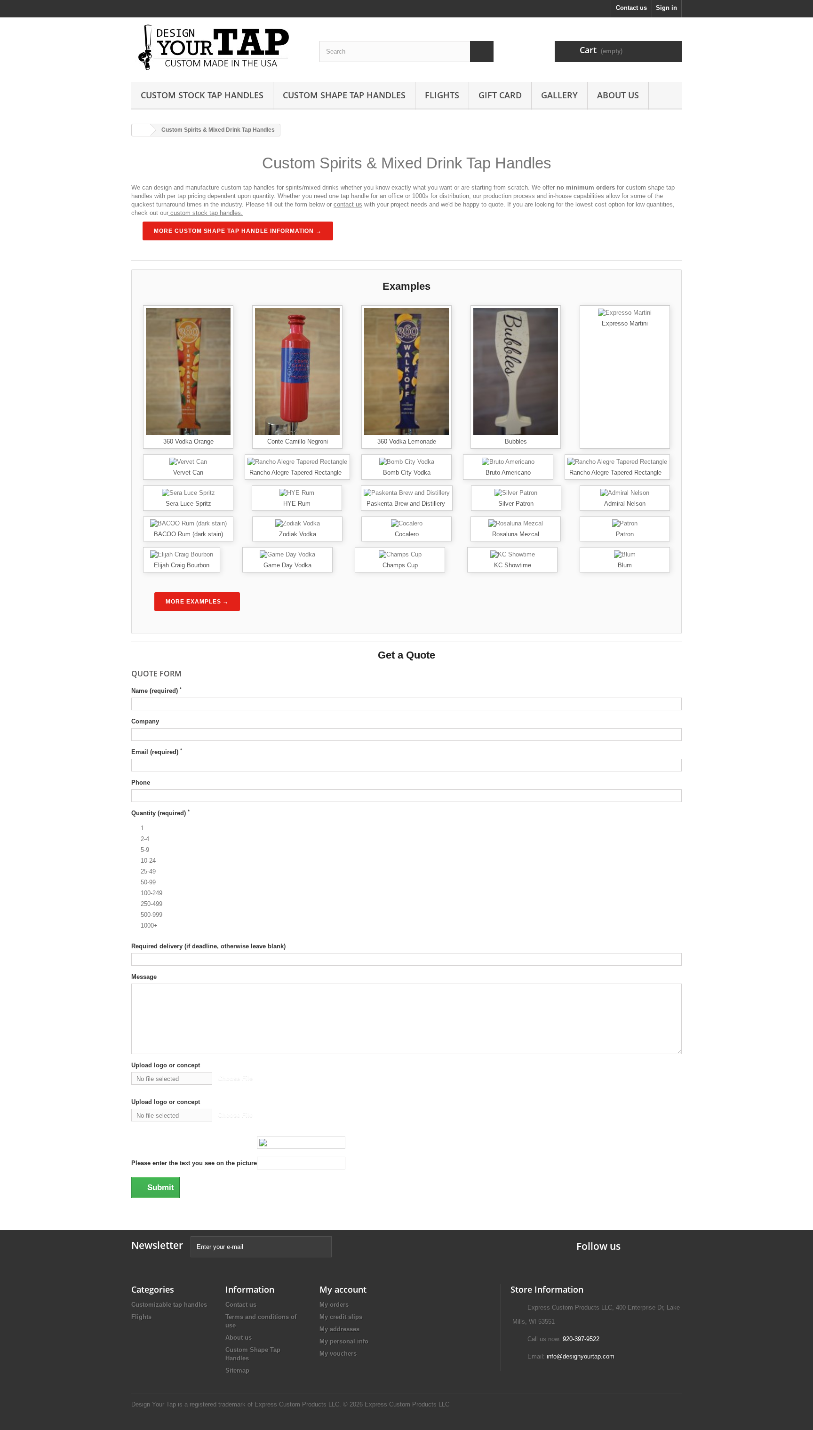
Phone (140, 782)
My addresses (339, 1329)
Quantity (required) (160, 813)
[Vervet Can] (188, 461)
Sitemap (237, 1370)
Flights (442, 95)
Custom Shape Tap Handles (344, 95)
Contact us (631, 7)
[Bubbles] (515, 371)
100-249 (151, 893)
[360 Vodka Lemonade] (406, 371)
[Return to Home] (141, 130)
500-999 (151, 914)
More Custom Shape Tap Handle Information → (238, 231)
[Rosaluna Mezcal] (515, 523)
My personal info (343, 1341)
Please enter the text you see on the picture (194, 1163)
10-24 (148, 860)
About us (618, 95)
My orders (334, 1304)
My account (343, 1289)
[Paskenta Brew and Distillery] (407, 492)
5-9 (145, 849)
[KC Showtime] (512, 553)
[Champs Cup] (400, 553)
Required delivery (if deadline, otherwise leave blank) (208, 946)
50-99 (148, 882)
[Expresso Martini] (625, 312)
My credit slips (340, 1316)
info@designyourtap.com (580, 1356)
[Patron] (625, 523)
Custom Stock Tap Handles (202, 95)
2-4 (145, 838)
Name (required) (156, 690)
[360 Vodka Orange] (188, 371)
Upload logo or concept (165, 1065)
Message (144, 976)
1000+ (149, 925)
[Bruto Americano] (508, 461)
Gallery (559, 95)
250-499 (151, 903)
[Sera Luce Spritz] (188, 492)
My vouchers (338, 1353)
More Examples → (197, 601)
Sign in (666, 7)
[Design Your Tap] (218, 47)
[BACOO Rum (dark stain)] (188, 523)
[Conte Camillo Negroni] (297, 371)
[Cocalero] (406, 523)
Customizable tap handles (169, 1304)
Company (145, 721)
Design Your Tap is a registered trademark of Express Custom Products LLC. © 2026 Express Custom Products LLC (290, 1404)
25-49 (148, 871)
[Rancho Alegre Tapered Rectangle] (297, 461)
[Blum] (625, 553)
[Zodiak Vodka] (297, 523)
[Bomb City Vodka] (406, 461)
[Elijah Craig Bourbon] (181, 553)
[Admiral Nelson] (624, 492)
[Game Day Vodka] (287, 553)
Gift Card (500, 95)
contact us (348, 204)
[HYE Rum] (296, 492)
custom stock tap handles (205, 212)
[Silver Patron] (515, 492)
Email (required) (156, 751)
